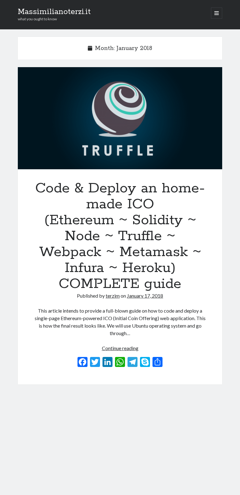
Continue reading (120, 348)
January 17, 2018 (145, 296)
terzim (113, 296)
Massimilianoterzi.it (54, 12)
